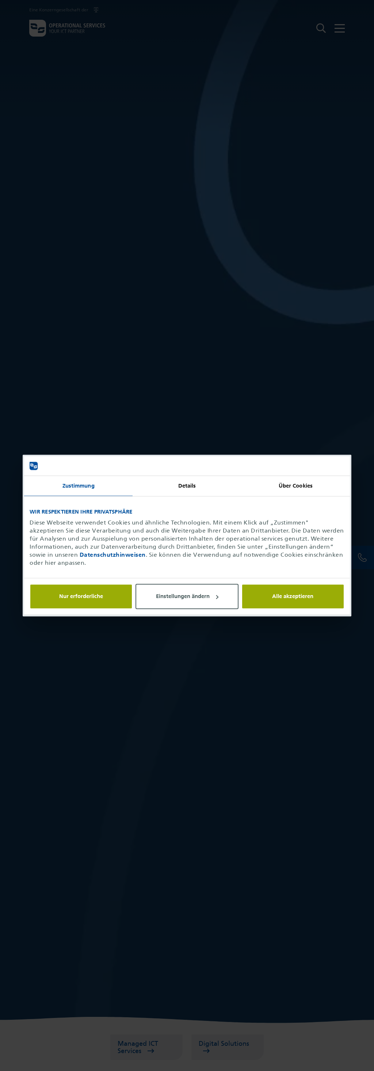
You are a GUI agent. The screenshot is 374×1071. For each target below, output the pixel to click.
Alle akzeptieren (292, 596)
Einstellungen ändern (183, 596)
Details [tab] (187, 485)
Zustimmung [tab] (78, 485)
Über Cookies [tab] (296, 485)
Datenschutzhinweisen (113, 554)
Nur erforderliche (81, 596)
